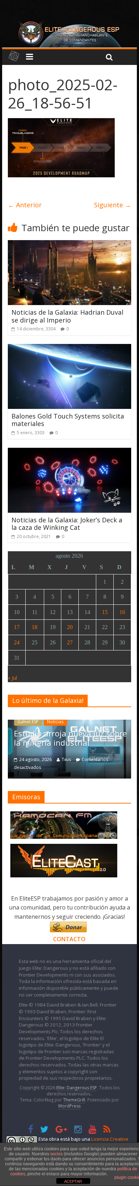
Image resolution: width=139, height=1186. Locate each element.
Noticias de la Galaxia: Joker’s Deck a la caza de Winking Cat (66, 524)
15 (105, 612)
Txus (66, 759)
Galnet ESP (27, 722)
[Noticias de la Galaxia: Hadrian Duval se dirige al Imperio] (69, 244)
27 (70, 642)
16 (122, 612)
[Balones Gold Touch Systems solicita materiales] (69, 348)
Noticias (55, 722)
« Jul (12, 677)
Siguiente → (112, 205)
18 (34, 627)
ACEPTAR (73, 1181)
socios (56, 1153)
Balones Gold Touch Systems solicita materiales (67, 420)
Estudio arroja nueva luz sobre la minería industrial (70, 738)
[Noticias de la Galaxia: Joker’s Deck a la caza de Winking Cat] (69, 452)
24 (17, 642)
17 (17, 627)
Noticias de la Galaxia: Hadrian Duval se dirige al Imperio (67, 316)
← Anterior (25, 205)
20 (70, 627)
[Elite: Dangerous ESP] (69, 23)
